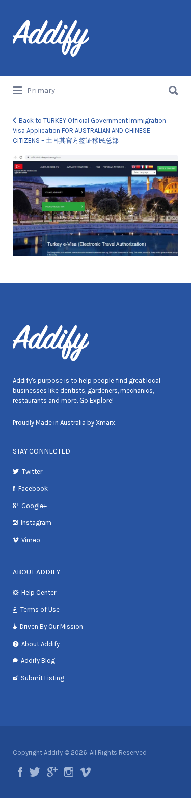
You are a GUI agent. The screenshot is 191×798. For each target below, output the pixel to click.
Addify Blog (38, 660)
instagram (68, 772)
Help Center (38, 592)
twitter (34, 772)
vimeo (85, 772)
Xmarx (105, 423)
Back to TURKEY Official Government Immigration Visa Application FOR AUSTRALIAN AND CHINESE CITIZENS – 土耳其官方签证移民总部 (89, 130)
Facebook (33, 488)
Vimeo (30, 540)
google (52, 772)
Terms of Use (40, 610)
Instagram (36, 522)
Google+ (34, 506)
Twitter (32, 471)
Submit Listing (42, 678)
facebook (20, 772)
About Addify (40, 644)
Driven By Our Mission (51, 626)
